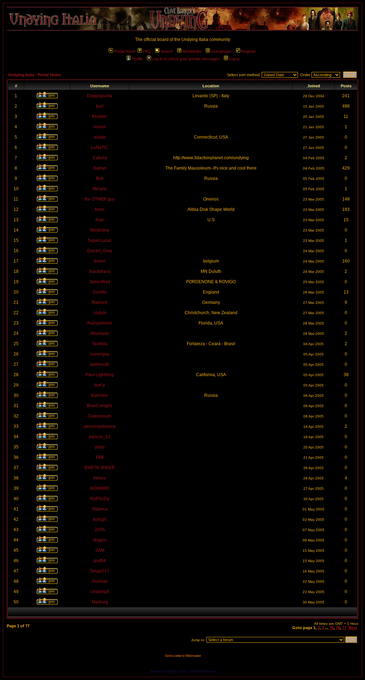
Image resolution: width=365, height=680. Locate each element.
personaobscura (99, 426)
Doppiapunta (99, 95)
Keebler (99, 116)
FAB (100, 457)
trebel (99, 261)
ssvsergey (99, 354)
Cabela (100, 157)
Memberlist (191, 51)
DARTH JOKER (99, 467)
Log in (234, 59)
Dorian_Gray (99, 250)
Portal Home (124, 51)
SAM (99, 550)
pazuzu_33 (99, 436)
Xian (99, 219)
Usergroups (221, 51)
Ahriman (100, 581)
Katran (99, 168)
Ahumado (99, 333)
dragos (100, 540)
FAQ (147, 51)
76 (338, 628)
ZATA (100, 529)
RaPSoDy (99, 498)
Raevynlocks (99, 323)
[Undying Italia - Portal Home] (182, 19)
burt (99, 106)
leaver (100, 126)
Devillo (100, 292)
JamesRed (99, 281)
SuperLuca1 (100, 240)
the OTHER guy (99, 199)
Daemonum (99, 416)
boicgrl (99, 519)
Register (248, 51)
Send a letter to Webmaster (183, 656)
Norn (99, 209)
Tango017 (99, 571)
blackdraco (99, 271)
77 (344, 628)
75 (331, 628)
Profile (137, 59)
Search (166, 51)
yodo (99, 447)
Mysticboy (99, 230)
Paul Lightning (100, 374)
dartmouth (99, 364)
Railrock (100, 302)
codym (99, 312)
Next (353, 628)
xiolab (100, 137)
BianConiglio (99, 405)
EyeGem (99, 395)
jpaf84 (100, 560)
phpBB (171, 671)
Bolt (99, 178)
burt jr (99, 385)
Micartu (100, 188)
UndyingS (99, 591)
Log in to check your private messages (186, 59)
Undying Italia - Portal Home (34, 75)
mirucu (99, 478)
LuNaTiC (99, 147)
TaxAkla (99, 343)
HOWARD (99, 488)
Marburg (100, 601)
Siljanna (100, 509)
